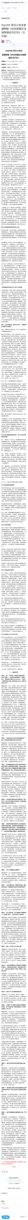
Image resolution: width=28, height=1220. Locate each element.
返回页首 (3, 1193)
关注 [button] (14, 45)
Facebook (2, 1172)
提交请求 (18, 1188)
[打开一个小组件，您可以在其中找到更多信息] (6, 1217)
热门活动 (15, 8)
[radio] (9, 1181)
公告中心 (9, 8)
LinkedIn (7, 1172)
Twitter (5, 1172)
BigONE (3, 8)
